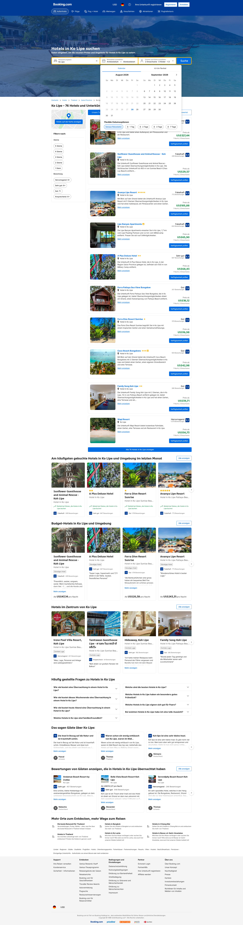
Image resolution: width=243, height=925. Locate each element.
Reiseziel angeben (65, 60)
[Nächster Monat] (176, 75)
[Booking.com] (62, 4)
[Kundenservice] (130, 5)
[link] (69, 146)
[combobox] (76, 62)
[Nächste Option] (191, 489)
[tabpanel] (140, 101)
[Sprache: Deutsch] (122, 5)
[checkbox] (137, 85)
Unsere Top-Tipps (99, 112)
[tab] (121, 68)
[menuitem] (60, 11)
